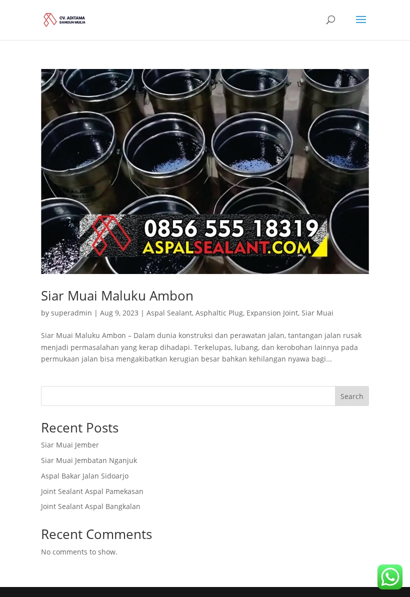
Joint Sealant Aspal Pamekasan (92, 491)
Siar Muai (318, 313)
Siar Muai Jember (70, 445)
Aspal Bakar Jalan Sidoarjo (84, 475)
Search (352, 396)
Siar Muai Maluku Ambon (117, 295)
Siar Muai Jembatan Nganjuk (89, 460)
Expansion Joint (272, 313)
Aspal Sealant (169, 313)
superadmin (71, 313)
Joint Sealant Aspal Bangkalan (90, 506)
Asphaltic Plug (219, 313)
